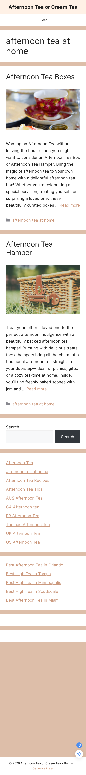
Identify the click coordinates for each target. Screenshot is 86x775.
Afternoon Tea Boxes (40, 76)
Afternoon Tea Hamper (29, 248)
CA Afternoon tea (22, 507)
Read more (70, 205)
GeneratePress (43, 768)
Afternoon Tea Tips (24, 489)
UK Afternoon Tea (23, 533)
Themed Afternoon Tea (28, 524)
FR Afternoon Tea (22, 515)
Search (12, 427)
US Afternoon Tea (23, 542)
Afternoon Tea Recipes (27, 480)
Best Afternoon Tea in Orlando (34, 565)
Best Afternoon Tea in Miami (33, 600)
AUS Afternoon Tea (24, 498)
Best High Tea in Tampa (28, 573)
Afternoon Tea (19, 462)
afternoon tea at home (33, 220)
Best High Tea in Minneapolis (33, 582)
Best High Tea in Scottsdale (32, 591)
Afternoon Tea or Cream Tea (43, 7)
